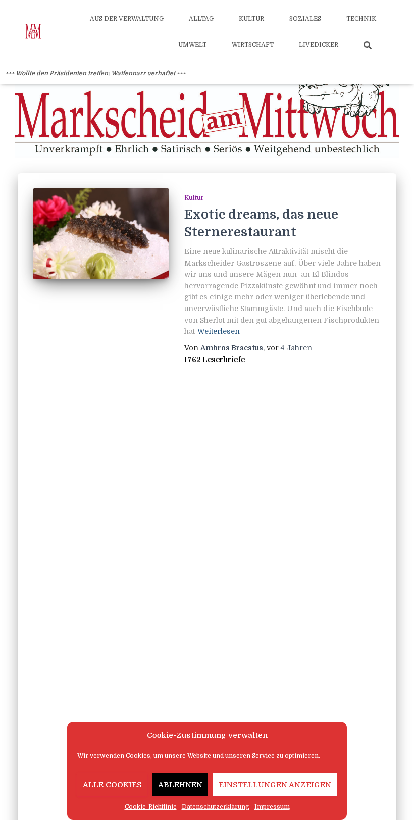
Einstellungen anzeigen (275, 784)
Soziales (305, 18)
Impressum (272, 806)
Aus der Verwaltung (127, 18)
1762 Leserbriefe (214, 359)
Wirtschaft (253, 44)
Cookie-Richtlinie (151, 806)
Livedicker (318, 44)
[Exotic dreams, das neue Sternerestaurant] (101, 233)
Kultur (251, 18)
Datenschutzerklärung (215, 806)
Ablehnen (180, 784)
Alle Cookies (112, 784)
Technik (361, 18)
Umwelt (192, 44)
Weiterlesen (218, 331)
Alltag (201, 18)
